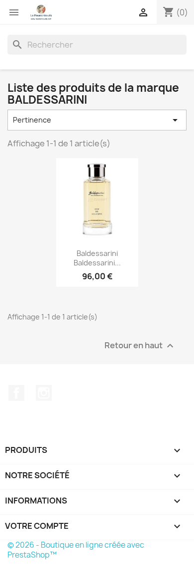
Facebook (16, 393)
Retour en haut (140, 346)
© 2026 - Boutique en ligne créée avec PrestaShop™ (75, 550)
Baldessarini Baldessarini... (97, 258)
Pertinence (97, 120)
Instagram (44, 393)
